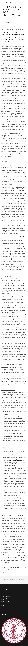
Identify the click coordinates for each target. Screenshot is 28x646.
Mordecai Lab (9, 2)
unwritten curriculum (13, 579)
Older (16, 582)
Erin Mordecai (7, 22)
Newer (11, 582)
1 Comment (5, 572)
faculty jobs (15, 578)
